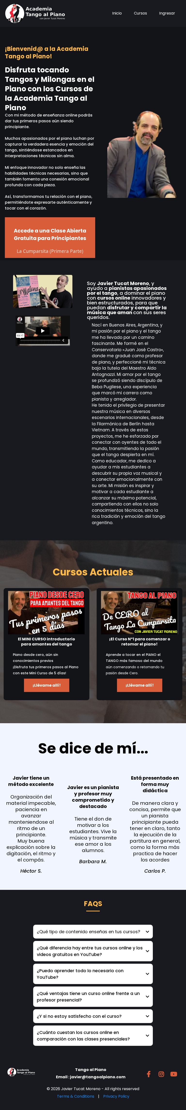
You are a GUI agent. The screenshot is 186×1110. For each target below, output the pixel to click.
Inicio (117, 13)
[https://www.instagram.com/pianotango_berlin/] (162, 1074)
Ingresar (167, 13)
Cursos (140, 13)
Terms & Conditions (75, 1096)
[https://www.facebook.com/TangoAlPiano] (150, 1074)
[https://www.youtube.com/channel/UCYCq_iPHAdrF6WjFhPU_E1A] (175, 1074)
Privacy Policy (116, 1096)
